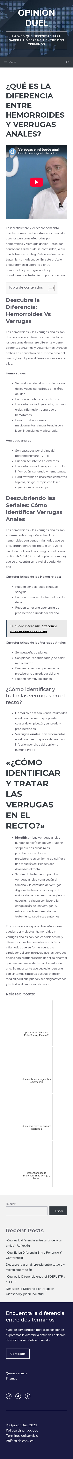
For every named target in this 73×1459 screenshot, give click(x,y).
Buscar (10, 1204)
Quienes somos (16, 1373)
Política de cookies (19, 1441)
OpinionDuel (18, 1425)
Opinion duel (36, 17)
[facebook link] (28, 1396)
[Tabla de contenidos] (51, 288)
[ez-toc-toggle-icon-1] (49, 288)
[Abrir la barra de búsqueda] (67, 62)
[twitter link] (18, 1396)
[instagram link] (8, 1396)
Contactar (17, 1354)
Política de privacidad (22, 1430)
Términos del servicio (22, 1435)
